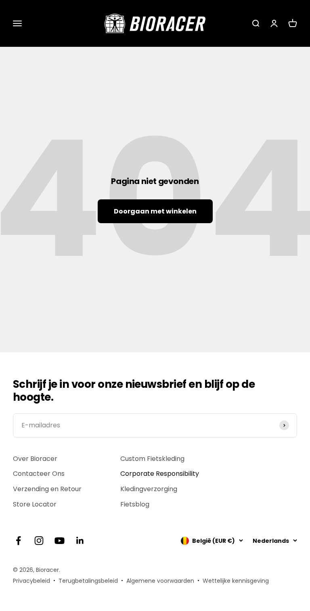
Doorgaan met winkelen (155, 211)
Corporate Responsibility (159, 473)
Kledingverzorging (148, 489)
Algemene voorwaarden (160, 581)
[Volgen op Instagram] (39, 540)
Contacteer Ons (39, 473)
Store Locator (35, 504)
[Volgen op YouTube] (59, 540)
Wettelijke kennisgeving (236, 581)
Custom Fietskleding (152, 458)
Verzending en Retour (47, 489)
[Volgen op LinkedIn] (80, 540)
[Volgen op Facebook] (18, 540)
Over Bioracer (35, 458)
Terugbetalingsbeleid (88, 581)
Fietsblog (134, 504)
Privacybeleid (31, 581)
